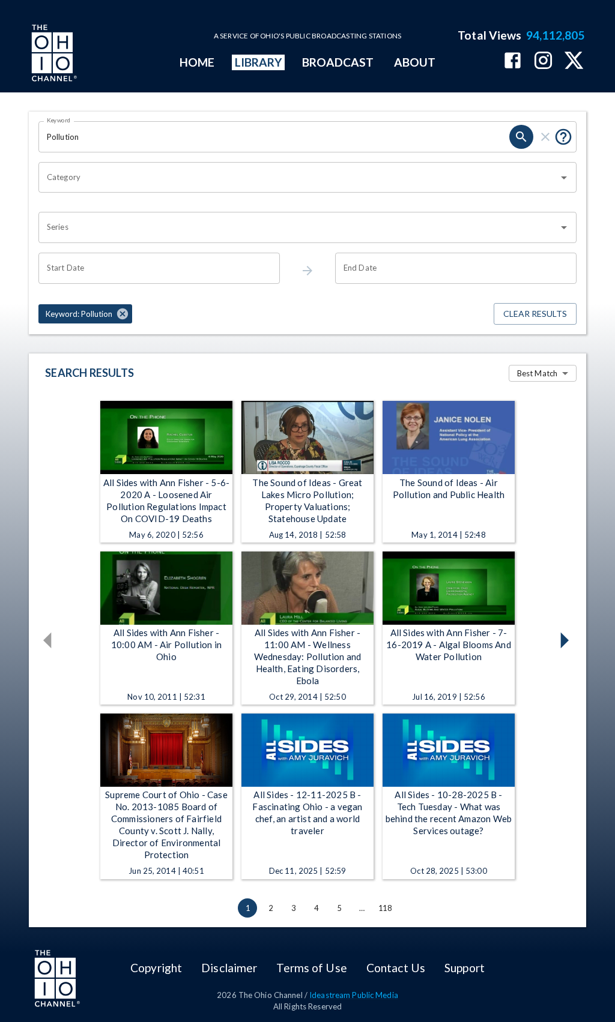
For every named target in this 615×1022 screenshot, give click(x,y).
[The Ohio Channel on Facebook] (512, 61)
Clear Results (535, 313)
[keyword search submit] (521, 137)
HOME (197, 62)
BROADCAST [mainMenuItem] (338, 62)
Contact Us (395, 967)
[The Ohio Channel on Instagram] (543, 61)
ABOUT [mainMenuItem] (414, 62)
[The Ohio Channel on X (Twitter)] (573, 61)
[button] (85, 313)
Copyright (156, 967)
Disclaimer (229, 967)
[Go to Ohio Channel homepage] (53, 54)
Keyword (59, 120)
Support (464, 967)
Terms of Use (311, 967)
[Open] (564, 177)
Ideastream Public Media (353, 995)
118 (385, 908)
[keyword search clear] (545, 137)
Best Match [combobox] (537, 373)
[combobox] (298, 177)
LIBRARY (258, 62)
